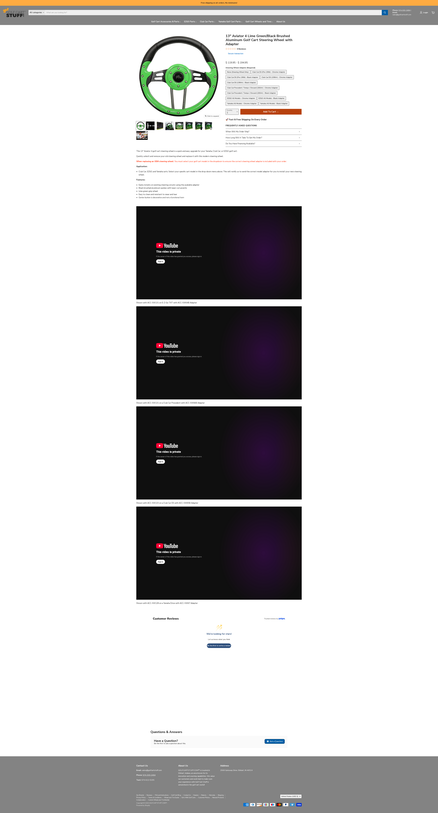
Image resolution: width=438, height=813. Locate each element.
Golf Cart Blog (176, 795)
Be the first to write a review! (219, 646)
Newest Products (218, 798)
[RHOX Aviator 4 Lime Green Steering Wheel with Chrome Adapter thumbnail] (208, 125)
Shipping (221, 795)
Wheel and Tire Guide (171, 798)
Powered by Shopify (143, 805)
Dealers (196, 795)
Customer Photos (204, 798)
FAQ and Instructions (162, 795)
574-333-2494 (404, 10)
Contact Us (187, 795)
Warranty (212, 795)
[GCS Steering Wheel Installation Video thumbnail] (142, 135)
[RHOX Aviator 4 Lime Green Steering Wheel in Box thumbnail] (189, 125)
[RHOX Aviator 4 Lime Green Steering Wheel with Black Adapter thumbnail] (198, 125)
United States (289, 796)
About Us (280, 21)
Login (425, 12)
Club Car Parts (207, 21)
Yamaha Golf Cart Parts (230, 21)
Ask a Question (276, 741)
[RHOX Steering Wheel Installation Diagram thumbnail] (150, 125)
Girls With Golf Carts (188, 798)
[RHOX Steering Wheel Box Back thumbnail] (159, 125)
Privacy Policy (141, 798)
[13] (169, 125)
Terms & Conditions (155, 798)
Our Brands (140, 795)
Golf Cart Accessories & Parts (165, 21)
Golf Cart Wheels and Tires (259, 21)
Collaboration (141, 800)
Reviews (149, 795)
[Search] (385, 12)
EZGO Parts (190, 21)
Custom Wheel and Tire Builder (158, 800)
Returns (203, 795)
